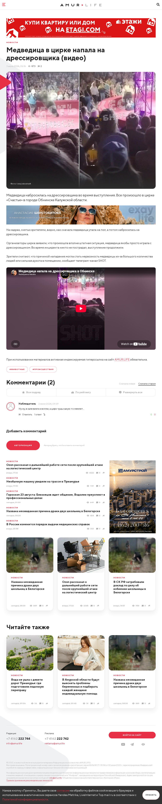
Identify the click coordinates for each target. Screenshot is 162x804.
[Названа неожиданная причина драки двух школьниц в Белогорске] (104, 516)
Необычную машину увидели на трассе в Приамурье (42, 481)
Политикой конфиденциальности (25, 799)
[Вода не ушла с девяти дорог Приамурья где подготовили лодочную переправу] (47, 703)
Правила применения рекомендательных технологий (29, 780)
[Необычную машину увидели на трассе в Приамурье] (104, 486)
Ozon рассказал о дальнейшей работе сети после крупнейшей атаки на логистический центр (54, 466)
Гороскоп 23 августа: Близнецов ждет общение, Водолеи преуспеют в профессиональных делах (55, 496)
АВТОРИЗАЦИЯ (23, 445)
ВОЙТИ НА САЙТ (132, 735)
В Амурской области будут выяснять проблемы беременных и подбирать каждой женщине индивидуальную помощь (80, 686)
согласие (63, 790)
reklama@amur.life (55, 743)
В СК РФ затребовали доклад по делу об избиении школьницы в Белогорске (129, 587)
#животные (17, 369)
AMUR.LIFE (122, 359)
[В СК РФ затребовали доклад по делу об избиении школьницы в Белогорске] (149, 605)
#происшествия (43, 369)
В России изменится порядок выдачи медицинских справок (48, 524)
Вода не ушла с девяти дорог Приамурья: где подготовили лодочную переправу (27, 685)
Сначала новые (127, 383)
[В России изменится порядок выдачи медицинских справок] (104, 529)
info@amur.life (14, 743)
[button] (143, 744)
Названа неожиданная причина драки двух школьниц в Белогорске (53, 511)
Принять (151, 795)
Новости (12, 42)
